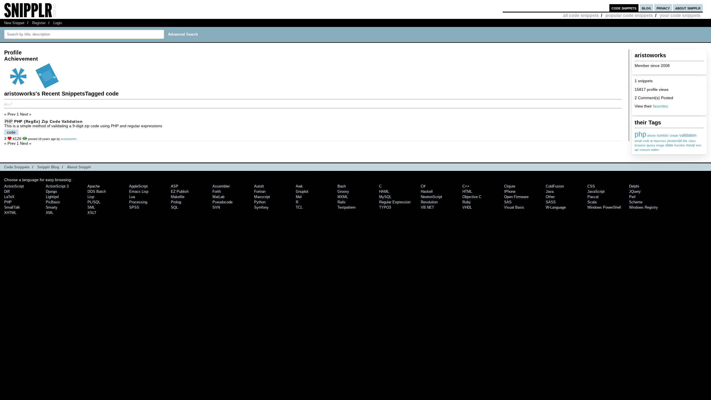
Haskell (427, 191)
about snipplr (687, 8)
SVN (216, 207)
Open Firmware (516, 197)
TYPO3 (385, 207)
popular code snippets (629, 15)
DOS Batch (96, 191)
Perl (632, 197)
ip (651, 140)
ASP (174, 186)
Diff (7, 191)
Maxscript (262, 197)
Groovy (343, 191)
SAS (508, 202)
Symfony (261, 207)
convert (645, 149)
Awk (299, 186)
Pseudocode (222, 202)
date (669, 145)
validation (687, 135)
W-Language (556, 207)
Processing (138, 202)
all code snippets (581, 15)
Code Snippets (16, 167)
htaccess (660, 140)
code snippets (624, 8)
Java (550, 191)
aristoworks (69, 139)
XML (49, 213)
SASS (551, 202)
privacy (663, 8)
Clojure (509, 186)
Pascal (593, 197)
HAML (384, 191)
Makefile (177, 197)
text (698, 145)
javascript (674, 141)
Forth (216, 191)
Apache (93, 186)
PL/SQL (93, 202)
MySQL (385, 197)
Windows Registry (643, 207)
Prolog (176, 202)
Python (260, 202)
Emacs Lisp (138, 191)
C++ (465, 186)
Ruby (466, 202)
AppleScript (138, 186)
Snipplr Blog (48, 167)
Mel (299, 197)
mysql (690, 145)
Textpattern (346, 207)
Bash (341, 186)
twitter (655, 149)
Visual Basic (514, 207)
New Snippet (14, 23)
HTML (467, 191)
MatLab (218, 197)
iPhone (509, 191)
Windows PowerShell (604, 207)
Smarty (51, 207)
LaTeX (9, 197)
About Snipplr (79, 167)
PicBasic (53, 202)
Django (51, 191)
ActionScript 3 (57, 186)
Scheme (635, 202)
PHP (8, 121)
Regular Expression (394, 202)
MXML (342, 197)
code (646, 140)
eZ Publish (180, 191)
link (685, 140)
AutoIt (259, 186)
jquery (651, 145)
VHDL (467, 207)
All (6, 104)
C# (423, 186)
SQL (174, 207)
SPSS (134, 207)
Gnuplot (302, 191)
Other (550, 197)
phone (651, 135)
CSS (591, 186)
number (663, 136)
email (638, 140)
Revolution (429, 202)
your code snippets (680, 15)
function (679, 145)
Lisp (90, 197)
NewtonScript (431, 197)
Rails (341, 202)
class (692, 140)
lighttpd (52, 197)
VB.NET (427, 207)
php (640, 134)
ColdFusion (555, 186)
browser (640, 145)
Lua (132, 197)
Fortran (260, 191)
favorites (660, 106)
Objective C (471, 197)
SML (91, 207)
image (660, 145)
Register (39, 23)
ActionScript (14, 186)
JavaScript (596, 191)
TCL (299, 207)
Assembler (221, 186)
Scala (592, 202)
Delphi (634, 186)
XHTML (10, 213)
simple (674, 135)
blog (646, 8)
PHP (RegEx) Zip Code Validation (48, 121)
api (637, 149)
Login (57, 23)
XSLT (91, 213)
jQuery (635, 191)
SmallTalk (12, 207)
